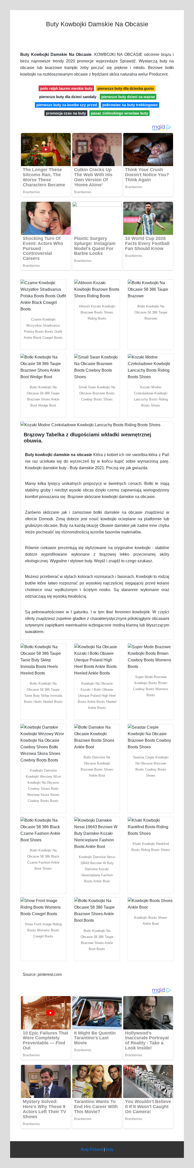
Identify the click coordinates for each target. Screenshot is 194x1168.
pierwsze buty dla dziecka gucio (126, 88)
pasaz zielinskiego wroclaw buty (119, 113)
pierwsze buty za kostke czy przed (66, 105)
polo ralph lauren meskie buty (66, 88)
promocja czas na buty (66, 113)
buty (109, 1149)
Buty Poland (92, 1149)
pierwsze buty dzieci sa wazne (128, 97)
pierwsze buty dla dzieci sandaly (67, 97)
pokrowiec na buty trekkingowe (130, 105)
